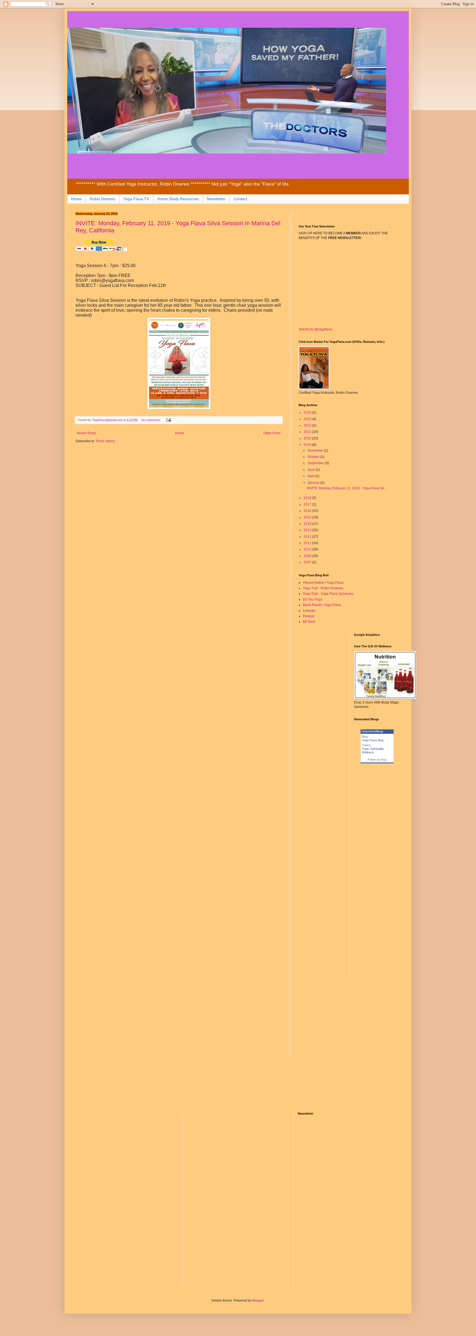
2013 (308, 530)
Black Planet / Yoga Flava (322, 605)
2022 (308, 425)
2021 (308, 432)
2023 (308, 419)
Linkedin (309, 611)
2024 (308, 412)
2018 (308, 498)
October (313, 457)
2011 (308, 543)
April (311, 476)
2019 (308, 445)
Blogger (258, 1300)
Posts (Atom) (105, 441)
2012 (308, 537)
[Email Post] (168, 420)
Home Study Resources (178, 199)
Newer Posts (86, 433)
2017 (308, 504)
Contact (240, 199)
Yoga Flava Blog (372, 740)
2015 (308, 517)
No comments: (151, 420)
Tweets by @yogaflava (315, 329)
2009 (308, 556)
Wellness (368, 752)
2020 (308, 438)
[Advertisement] (178, 490)
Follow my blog (377, 759)
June (311, 470)
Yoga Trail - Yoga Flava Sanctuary (328, 594)
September (316, 463)
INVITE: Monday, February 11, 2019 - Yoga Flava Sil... (346, 488)
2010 (308, 549)
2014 (308, 524)
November (315, 450)
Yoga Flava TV (136, 199)
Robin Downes (102, 199)
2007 (308, 562)
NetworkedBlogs (372, 731)
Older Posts (272, 433)
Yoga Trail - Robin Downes (323, 588)
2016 (308, 511)
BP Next (309, 622)
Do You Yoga (312, 599)
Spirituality (376, 748)
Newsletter (216, 199)
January (313, 483)
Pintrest (308, 616)
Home (76, 199)
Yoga (365, 748)
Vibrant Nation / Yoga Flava (323, 583)
